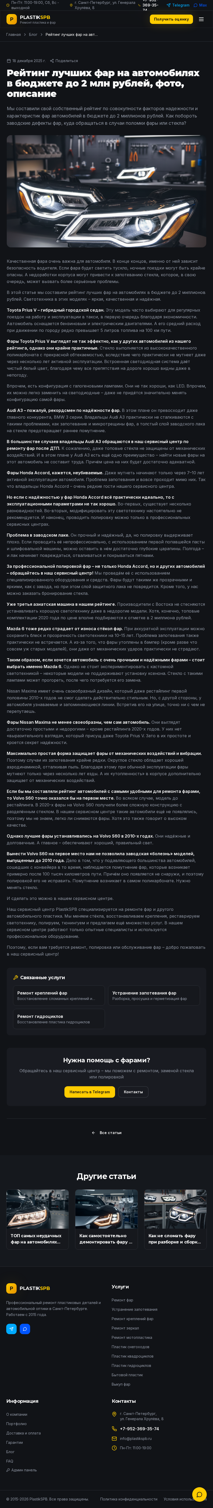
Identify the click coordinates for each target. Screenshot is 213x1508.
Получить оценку (171, 19)
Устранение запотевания (134, 1309)
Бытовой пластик (127, 1375)
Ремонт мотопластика (132, 1337)
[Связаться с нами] (199, 1494)
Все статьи (111, 1132)
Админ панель (24, 1470)
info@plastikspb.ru (136, 1438)
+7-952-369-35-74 (139, 1428)
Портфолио (16, 1423)
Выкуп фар (121, 1384)
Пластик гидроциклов (131, 1365)
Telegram (180, 5)
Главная (13, 34)
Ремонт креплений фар (133, 1318)
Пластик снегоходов (130, 1347)
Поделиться (67, 60)
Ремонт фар (122, 1300)
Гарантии (14, 1442)
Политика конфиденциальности (128, 1499)
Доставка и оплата (23, 1433)
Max (203, 5)
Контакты (133, 1092)
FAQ (9, 1461)
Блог (33, 34)
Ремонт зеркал (125, 1328)
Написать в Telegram (90, 1092)
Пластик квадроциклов (133, 1356)
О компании (16, 1414)
